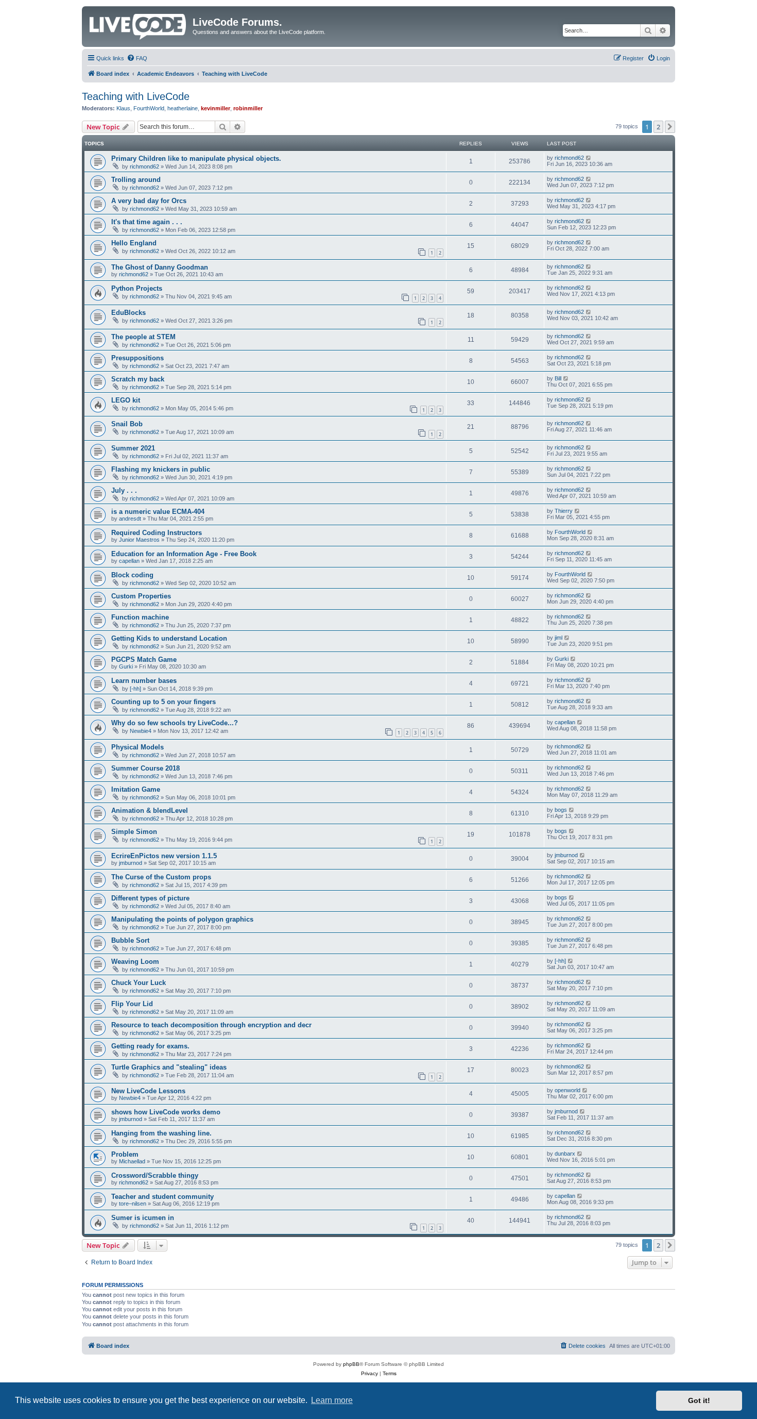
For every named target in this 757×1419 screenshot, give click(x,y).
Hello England (134, 243)
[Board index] (138, 25)
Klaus (123, 108)
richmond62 (144, 166)
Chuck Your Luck (138, 983)
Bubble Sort (130, 940)
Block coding (132, 575)
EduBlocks (128, 312)
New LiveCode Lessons (148, 1091)
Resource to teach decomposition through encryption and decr (211, 1025)
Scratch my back (137, 379)
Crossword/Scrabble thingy (154, 1175)
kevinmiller (215, 108)
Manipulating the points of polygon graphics (182, 919)
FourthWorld (148, 108)
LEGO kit (125, 400)
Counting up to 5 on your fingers (163, 702)
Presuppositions (137, 358)
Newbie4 (140, 731)
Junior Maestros (139, 540)
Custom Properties (141, 596)
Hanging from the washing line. (161, 1133)
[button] (670, 127)
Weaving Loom (135, 961)
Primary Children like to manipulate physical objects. (196, 158)
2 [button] (658, 126)
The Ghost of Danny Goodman (159, 267)
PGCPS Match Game (144, 659)
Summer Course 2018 (145, 768)
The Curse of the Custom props (161, 877)
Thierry (564, 511)
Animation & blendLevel (149, 810)
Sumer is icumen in (142, 1218)
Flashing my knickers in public (160, 469)
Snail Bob (127, 424)
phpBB (351, 1364)
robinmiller (248, 108)
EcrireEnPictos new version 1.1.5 (164, 856)
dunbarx (565, 1153)
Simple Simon (134, 832)
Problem (125, 1154)
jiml (558, 638)
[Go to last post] (589, 158)
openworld (567, 1090)
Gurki (126, 666)
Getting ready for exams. (150, 1046)
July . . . (124, 490)
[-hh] (135, 689)
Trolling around (136, 179)
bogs (561, 810)
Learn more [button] (332, 1400)
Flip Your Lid (132, 1004)
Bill (558, 378)
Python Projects (136, 288)
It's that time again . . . (146, 222)
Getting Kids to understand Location (169, 638)
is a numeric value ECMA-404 (157, 511)
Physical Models (137, 747)
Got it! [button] (699, 1400)
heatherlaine (182, 108)
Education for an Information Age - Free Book (183, 554)
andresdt (130, 518)
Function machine (140, 617)
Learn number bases (144, 681)
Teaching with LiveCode (136, 96)
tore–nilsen (132, 1203)
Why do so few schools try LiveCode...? (174, 723)
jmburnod (130, 863)
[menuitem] (137, 58)
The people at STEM (143, 337)
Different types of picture (150, 898)
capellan (129, 561)
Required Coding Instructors (156, 533)
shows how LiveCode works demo (165, 1112)
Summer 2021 (133, 448)
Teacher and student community (162, 1196)
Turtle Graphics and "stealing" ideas (169, 1067)
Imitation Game (135, 789)
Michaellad (132, 1161)
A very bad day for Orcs (148, 201)
